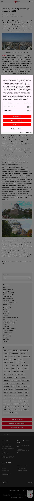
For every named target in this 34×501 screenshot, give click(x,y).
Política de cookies (23, 99)
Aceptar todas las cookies (17, 120)
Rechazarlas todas (17, 116)
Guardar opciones (17, 124)
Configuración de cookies (17, 128)
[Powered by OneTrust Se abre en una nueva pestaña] (26, 133)
